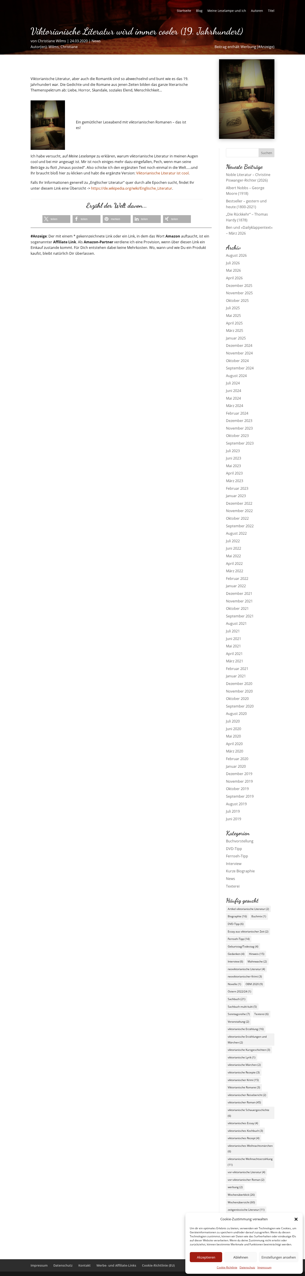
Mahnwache (257, 961)
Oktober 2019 (237, 788)
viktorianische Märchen (244, 1065)
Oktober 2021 (237, 608)
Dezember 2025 (239, 285)
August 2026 (236, 255)
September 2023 (240, 443)
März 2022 (234, 570)
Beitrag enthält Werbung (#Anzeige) (244, 46)
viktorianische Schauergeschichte (248, 1113)
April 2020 (234, 743)
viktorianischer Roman (244, 1102)
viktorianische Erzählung (246, 1029)
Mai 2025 (233, 315)
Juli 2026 (233, 263)
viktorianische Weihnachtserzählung (250, 1162)
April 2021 (234, 653)
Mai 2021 (233, 646)
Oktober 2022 (237, 518)
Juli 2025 (233, 307)
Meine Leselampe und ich (226, 11)
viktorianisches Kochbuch (245, 1131)
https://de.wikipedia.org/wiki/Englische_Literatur (131, 188)
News (96, 40)
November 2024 (239, 353)
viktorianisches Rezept (243, 1138)
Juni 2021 (233, 638)
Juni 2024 (233, 390)
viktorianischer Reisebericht (247, 1095)
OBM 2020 (254, 984)
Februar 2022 (237, 578)
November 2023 (239, 428)
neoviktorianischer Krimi (245, 976)
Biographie (237, 916)
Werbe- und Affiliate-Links (116, 1265)
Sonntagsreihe (239, 1014)
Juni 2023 (233, 458)
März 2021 (234, 661)
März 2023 (234, 480)
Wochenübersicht (241, 1202)
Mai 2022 (233, 555)
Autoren (257, 11)
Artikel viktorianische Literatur (248, 909)
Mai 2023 (233, 465)
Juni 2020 (233, 728)
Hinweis (256, 954)
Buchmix (258, 916)
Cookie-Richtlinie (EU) (158, 1265)
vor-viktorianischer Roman (246, 1180)
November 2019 (239, 781)
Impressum (264, 1267)
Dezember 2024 (239, 345)
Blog (199, 11)
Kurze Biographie (240, 871)
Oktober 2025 (237, 300)
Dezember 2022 (239, 503)
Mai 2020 (233, 736)
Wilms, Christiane (63, 46)
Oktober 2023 (237, 435)
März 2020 (234, 751)
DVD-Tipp (234, 848)
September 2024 (240, 368)
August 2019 (236, 803)
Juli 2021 (233, 631)
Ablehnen (240, 1257)
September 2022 (240, 526)
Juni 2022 (233, 548)
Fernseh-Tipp (237, 856)
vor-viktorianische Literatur (246, 1172)
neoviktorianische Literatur (246, 969)
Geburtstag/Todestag (243, 946)
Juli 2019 (233, 811)
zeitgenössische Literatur (246, 1210)
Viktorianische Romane (244, 1087)
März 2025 (234, 330)
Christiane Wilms (52, 40)
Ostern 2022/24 (239, 991)
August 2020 (236, 713)
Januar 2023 (236, 495)
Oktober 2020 (237, 698)
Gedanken (236, 954)
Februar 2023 (237, 488)
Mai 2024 (233, 398)
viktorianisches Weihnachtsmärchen (250, 1148)
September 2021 (240, 616)
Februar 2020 (237, 758)
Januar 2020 (236, 766)
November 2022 (239, 510)
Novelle (234, 984)
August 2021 (236, 623)
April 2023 (234, 473)
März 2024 (234, 405)
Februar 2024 (237, 413)
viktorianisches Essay (243, 1123)
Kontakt (84, 1265)
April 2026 (234, 278)
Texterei (233, 886)
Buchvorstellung (239, 841)
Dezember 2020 (239, 683)
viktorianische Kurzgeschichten (249, 1050)
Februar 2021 (237, 668)
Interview (233, 863)
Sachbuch (236, 999)
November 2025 (239, 292)
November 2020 (239, 691)
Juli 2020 (233, 721)
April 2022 (234, 563)
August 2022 (236, 533)
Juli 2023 (233, 450)
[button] (296, 1219)
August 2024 (236, 375)
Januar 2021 (236, 676)
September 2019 (240, 796)
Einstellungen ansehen (278, 1257)
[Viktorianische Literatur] (247, 137)
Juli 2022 (233, 540)
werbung (235, 1187)
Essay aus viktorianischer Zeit (248, 931)
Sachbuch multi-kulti (242, 1007)
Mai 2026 (233, 270)
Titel (271, 11)
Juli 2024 (233, 383)
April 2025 (234, 323)
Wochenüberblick (241, 1195)
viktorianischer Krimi (243, 1080)
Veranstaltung (238, 1022)
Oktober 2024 (237, 360)
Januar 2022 (236, 585)
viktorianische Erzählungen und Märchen (247, 1039)
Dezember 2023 (239, 420)
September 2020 (240, 706)
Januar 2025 (236, 338)
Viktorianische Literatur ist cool (162, 173)
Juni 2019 (233, 818)
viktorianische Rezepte (244, 1072)
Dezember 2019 (239, 773)
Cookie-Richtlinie (227, 1267)
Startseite (184, 11)
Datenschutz (247, 1267)
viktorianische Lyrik (241, 1057)
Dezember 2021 (239, 593)
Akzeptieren (206, 1257)
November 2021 (239, 601)
